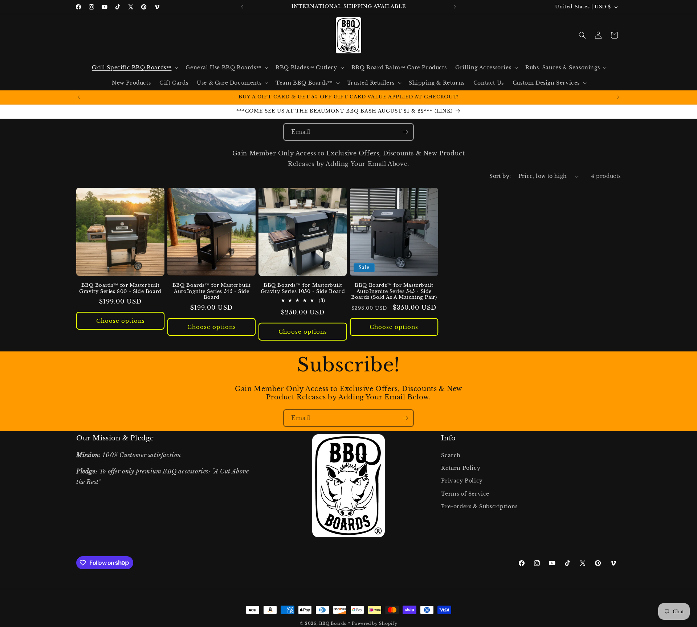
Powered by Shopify (375, 623)
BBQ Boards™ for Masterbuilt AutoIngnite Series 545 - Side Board (211, 291)
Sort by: (500, 176)
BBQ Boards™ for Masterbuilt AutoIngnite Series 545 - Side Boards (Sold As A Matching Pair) (394, 291)
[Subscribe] (405, 132)
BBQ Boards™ (334, 623)
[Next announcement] (455, 7)
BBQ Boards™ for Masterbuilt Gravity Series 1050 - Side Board (303, 288)
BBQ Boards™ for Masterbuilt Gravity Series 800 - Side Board (120, 288)
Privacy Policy (461, 480)
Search (451, 455)
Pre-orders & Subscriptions (479, 506)
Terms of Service (465, 493)
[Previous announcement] (242, 7)
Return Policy (460, 468)
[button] (134, 67)
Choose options (120, 320)
